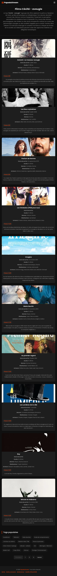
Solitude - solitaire (25, 546)
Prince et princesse (38, 541)
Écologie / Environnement (39, 550)
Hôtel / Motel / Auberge (9, 546)
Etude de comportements (41, 537)
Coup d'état (16, 550)
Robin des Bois (27, 537)
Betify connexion (11, 572)
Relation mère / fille (23, 541)
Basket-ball (6, 550)
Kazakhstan (6, 537)
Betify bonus (20, 572)
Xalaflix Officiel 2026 (31, 572)
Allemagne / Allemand (45, 546)
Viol (35, 546)
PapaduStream (11, 2)
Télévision (16, 537)
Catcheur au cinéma (9, 541)
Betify (3, 572)
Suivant (39, 557)
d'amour (26, 550)
